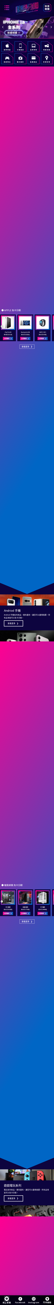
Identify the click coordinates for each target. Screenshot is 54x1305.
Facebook (20, 1302)
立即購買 (8, 338)
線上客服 (7, 1302)
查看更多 (13, 623)
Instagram (33, 1302)
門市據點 (47, 1302)
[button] (2, 27)
